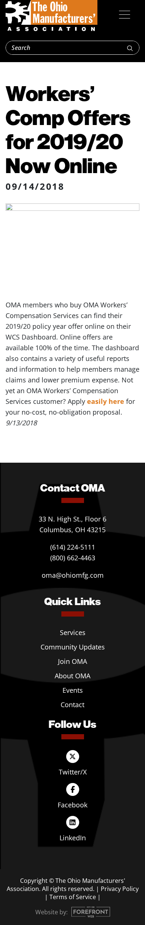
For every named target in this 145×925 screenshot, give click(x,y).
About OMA (72, 675)
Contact (72, 704)
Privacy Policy (120, 889)
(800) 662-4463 (72, 557)
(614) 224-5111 (72, 547)
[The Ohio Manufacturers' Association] (51, 15)
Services (73, 632)
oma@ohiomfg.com (73, 575)
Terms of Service (72, 897)
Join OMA (72, 661)
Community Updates (73, 646)
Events (72, 690)
